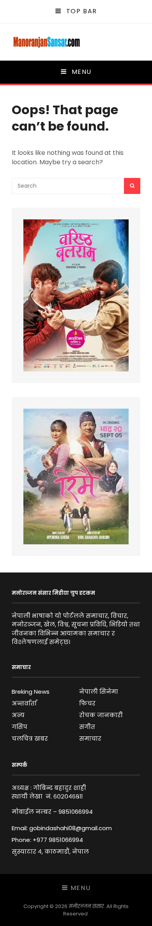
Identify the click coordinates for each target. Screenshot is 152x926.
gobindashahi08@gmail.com (70, 828)
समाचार (90, 738)
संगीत (87, 727)
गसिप (19, 727)
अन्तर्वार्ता (24, 703)
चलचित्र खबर (30, 738)
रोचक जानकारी (101, 715)
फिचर (87, 703)
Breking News (30, 691)
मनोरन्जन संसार (86, 906)
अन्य (18, 715)
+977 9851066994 (58, 840)
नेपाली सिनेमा (98, 691)
